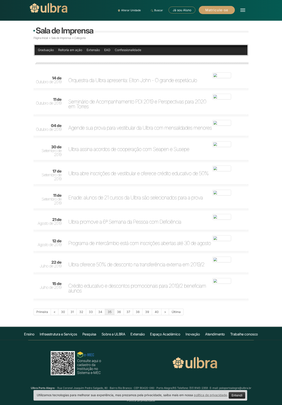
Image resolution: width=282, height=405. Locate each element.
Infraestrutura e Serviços (58, 334)
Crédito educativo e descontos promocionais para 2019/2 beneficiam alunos (137, 288)
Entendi (237, 395)
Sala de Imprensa (64, 30)
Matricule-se (216, 10)
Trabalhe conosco (244, 334)
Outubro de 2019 (48, 80)
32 (81, 312)
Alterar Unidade (131, 10)
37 (128, 312)
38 (138, 312)
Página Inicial (40, 38)
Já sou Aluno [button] (182, 10)
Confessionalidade (128, 50)
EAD (107, 50)
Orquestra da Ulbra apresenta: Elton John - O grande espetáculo (132, 80)
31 (72, 312)
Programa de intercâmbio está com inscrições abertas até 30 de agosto (139, 243)
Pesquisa (89, 334)
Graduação (46, 50)
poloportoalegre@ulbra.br (235, 388)
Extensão (93, 50)
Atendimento (215, 334)
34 (100, 312)
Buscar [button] (158, 10)
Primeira (42, 312)
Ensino (29, 334)
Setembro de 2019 (51, 151)
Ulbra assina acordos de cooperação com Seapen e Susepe (128, 149)
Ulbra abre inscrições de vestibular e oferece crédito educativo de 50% (138, 173)
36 (119, 312)
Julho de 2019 (50, 264)
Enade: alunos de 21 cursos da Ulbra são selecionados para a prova (135, 197)
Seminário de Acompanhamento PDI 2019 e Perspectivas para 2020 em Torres (137, 104)
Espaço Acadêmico (165, 334)
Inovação (193, 334)
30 (63, 312)
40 (157, 312)
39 (147, 312)
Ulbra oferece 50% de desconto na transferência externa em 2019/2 (136, 264)
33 (91, 312)
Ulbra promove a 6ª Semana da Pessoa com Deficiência (124, 221)
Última (176, 312)
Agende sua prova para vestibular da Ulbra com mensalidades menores (140, 127)
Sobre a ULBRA (113, 334)
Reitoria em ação (70, 50)
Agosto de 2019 (49, 221)
